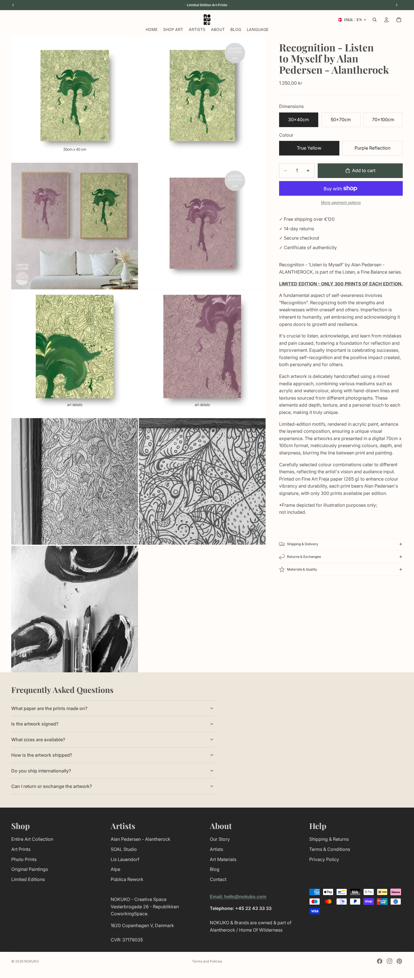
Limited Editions (28, 879)
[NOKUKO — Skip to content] (207, 19)
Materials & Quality (302, 569)
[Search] (374, 19)
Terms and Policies (207, 961)
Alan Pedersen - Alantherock (140, 839)
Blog (214, 869)
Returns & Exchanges (304, 557)
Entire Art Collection (32, 839)
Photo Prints (24, 859)
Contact (218, 879)
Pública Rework (127, 879)
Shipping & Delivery (302, 544)
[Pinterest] (399, 961)
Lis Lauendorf (125, 859)
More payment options (341, 202)
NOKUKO (31, 961)
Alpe (115, 869)
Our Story (220, 839)
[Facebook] (379, 961)
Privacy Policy (324, 859)
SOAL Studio (124, 849)
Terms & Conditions (329, 849)
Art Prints (20, 849)
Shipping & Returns (329, 839)
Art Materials (223, 859)
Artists (216, 849)
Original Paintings (29, 869)
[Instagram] (389, 961)
